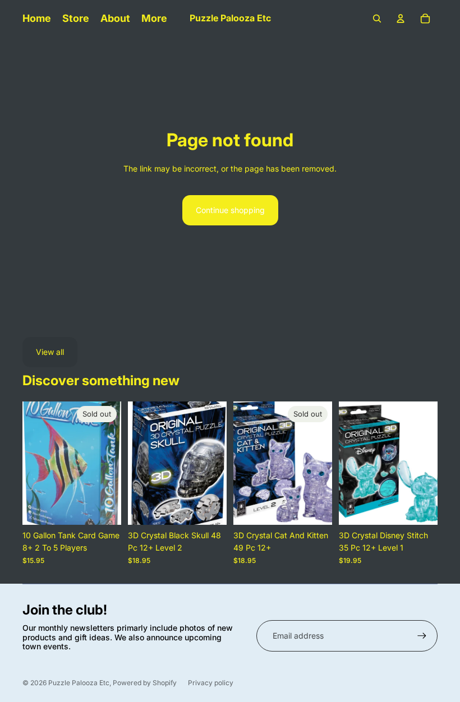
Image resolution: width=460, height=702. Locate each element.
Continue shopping (230, 210)
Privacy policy (210, 682)
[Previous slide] (31, 463)
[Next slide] (112, 463)
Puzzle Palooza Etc (78, 682)
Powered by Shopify (145, 682)
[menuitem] (154, 18)
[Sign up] (422, 635)
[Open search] (377, 18)
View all (50, 352)
